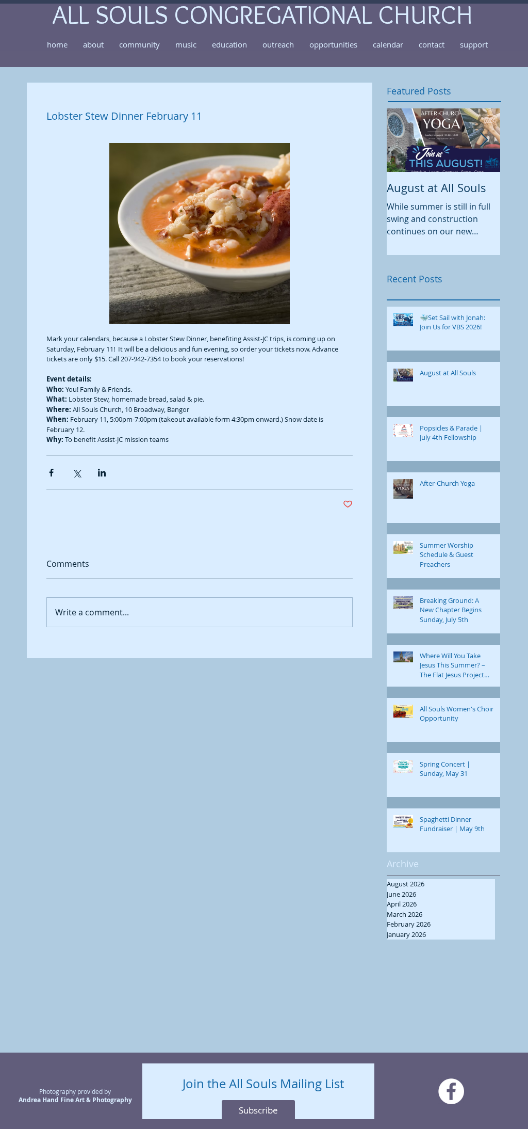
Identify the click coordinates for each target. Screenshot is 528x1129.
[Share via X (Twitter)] (76, 473)
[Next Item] (483, 140)
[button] (93, 44)
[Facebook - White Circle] (451, 1091)
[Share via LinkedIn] (102, 473)
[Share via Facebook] (51, 473)
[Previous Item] (403, 140)
